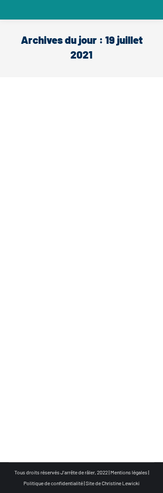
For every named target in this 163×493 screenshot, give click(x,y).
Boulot (27, 244)
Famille (45, 244)
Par (33, 255)
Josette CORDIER (46, 230)
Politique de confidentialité (53, 483)
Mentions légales (128, 472)
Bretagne (47, 407)
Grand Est (105, 244)
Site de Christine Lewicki (113, 483)
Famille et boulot (74, 244)
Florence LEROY (45, 392)
